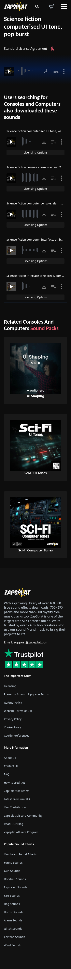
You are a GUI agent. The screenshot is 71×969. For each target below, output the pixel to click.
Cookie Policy (12, 727)
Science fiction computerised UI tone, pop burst (33, 27)
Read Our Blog (13, 824)
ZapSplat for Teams (16, 791)
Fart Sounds (12, 895)
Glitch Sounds (13, 928)
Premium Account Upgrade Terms (26, 694)
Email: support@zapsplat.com (26, 642)
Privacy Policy (12, 719)
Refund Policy (13, 702)
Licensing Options (36, 152)
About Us (10, 758)
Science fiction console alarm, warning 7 (34, 167)
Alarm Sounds (13, 920)
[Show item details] (64, 71)
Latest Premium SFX (17, 799)
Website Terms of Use (18, 711)
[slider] (29, 71)
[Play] (9, 71)
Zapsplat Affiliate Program (21, 832)
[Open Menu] (64, 6)
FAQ (6, 774)
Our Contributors (15, 807)
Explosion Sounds (15, 887)
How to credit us (14, 782)
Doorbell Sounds (15, 879)
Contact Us (11, 766)
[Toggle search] (37, 6)
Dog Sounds (12, 904)
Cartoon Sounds (14, 937)
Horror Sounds (13, 912)
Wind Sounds (12, 945)
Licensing (10, 686)
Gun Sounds (12, 871)
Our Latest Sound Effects (20, 854)
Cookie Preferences (16, 735)
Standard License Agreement (25, 48)
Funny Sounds (13, 862)
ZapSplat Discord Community (23, 815)
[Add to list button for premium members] (56, 71)
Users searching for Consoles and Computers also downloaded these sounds (32, 107)
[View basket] (51, 6)
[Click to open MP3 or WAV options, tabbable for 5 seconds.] (46, 71)
